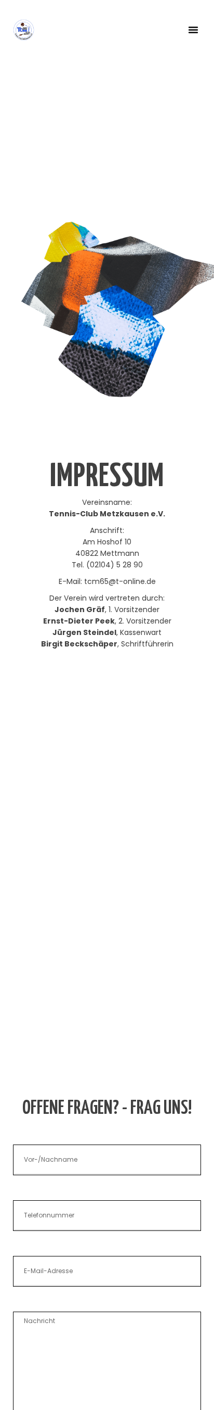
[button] (193, 29)
